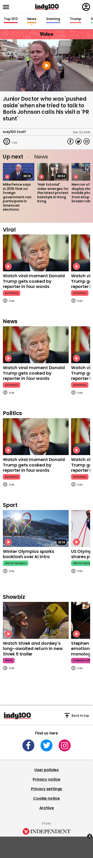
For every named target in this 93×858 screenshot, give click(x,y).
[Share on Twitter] (78, 141)
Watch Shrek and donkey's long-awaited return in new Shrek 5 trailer (32, 648)
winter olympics (15, 563)
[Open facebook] (28, 745)
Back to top (80, 716)
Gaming (53, 19)
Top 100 (11, 19)
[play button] (46, 65)
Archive (46, 808)
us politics (11, 293)
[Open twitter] (46, 745)
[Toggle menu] (7, 7)
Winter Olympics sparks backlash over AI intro (28, 554)
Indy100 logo (47, 7)
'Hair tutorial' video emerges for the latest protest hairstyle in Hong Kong (53, 192)
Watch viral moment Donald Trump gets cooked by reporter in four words (34, 281)
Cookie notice (46, 798)
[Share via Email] (86, 141)
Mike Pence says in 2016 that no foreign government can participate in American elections (17, 197)
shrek (8, 660)
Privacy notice (46, 779)
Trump (75, 19)
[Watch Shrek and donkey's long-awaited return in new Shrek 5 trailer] (36, 620)
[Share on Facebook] (70, 141)
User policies (46, 770)
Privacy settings (46, 789)
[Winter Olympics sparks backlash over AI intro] (36, 528)
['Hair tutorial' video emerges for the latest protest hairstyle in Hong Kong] (53, 172)
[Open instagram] (65, 745)
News (31, 19)
